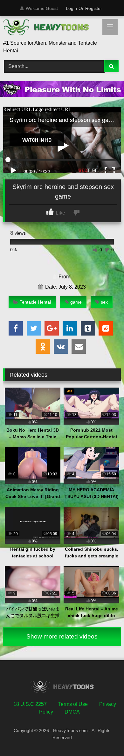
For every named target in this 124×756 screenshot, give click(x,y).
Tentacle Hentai (35, 302)
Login (71, 8)
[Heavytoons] (51, 28)
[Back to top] (104, 737)
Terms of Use (73, 704)
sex (104, 302)
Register (93, 8)
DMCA (72, 711)
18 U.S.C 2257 (30, 704)
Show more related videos (62, 636)
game (76, 302)
